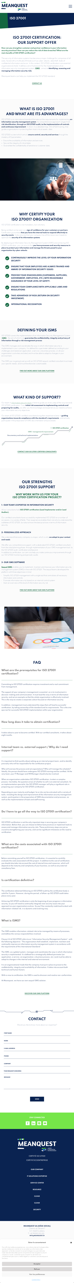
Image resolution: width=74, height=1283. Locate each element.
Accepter (37, 1264)
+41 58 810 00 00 (36, 1233)
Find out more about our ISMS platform (37, 371)
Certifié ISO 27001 (37, 1156)
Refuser (37, 1269)
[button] (71, 1243)
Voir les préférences (37, 1274)
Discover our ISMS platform (37, 993)
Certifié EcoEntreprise (37, 1160)
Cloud (37, 1196)
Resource (37, 1189)
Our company (37, 1169)
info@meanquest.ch (37, 1235)
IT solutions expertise (37, 1176)
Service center (37, 1183)
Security (37, 1209)
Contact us (37, 83)
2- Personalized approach (16, 532)
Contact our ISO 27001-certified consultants (37, 451)
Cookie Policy (36, 1279)
